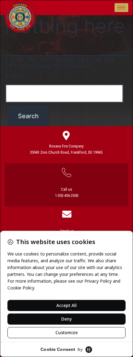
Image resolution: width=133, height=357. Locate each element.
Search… (16, 76)
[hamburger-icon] (121, 7)
